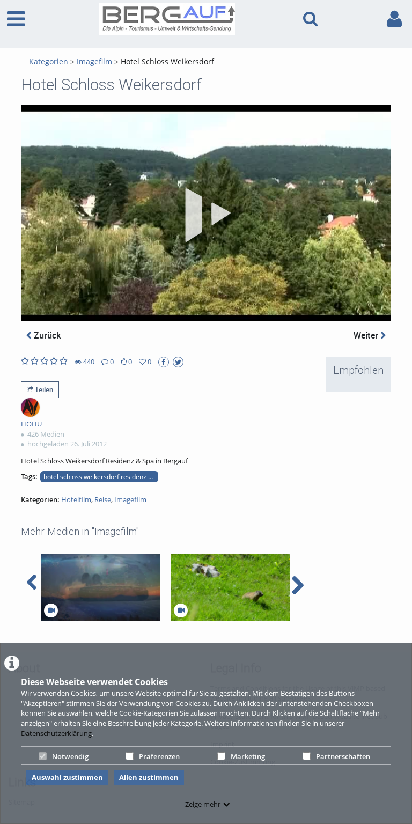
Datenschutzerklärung (56, 733)
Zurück (46, 335)
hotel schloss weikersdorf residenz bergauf (100, 476)
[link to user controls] (394, 19)
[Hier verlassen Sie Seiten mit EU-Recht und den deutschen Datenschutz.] (163, 362)
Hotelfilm (76, 499)
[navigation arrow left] (32, 582)
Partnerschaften (343, 756)
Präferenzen (159, 756)
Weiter (367, 335)
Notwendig (70, 756)
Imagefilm (94, 61)
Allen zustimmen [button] (149, 777)
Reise (102, 499)
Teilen (43, 389)
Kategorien (48, 61)
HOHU (31, 424)
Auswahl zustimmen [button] (67, 777)
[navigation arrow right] (297, 585)
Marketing (248, 756)
